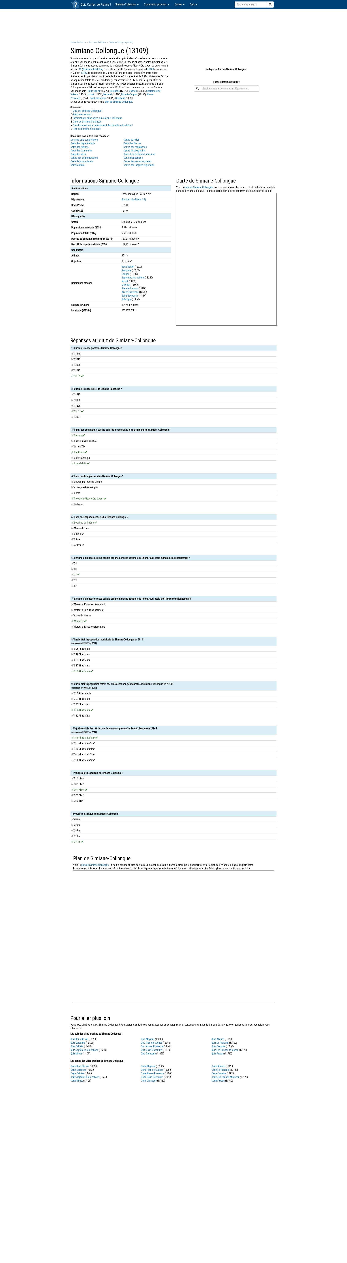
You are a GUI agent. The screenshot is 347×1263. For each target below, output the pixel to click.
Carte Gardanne (78, 1069)
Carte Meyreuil (148, 1066)
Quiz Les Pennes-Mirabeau (225, 1049)
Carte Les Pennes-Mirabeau (225, 1077)
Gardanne (115, 90)
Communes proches (155, 4)
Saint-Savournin (98, 98)
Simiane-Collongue (126, 4)
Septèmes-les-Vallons (133, 277)
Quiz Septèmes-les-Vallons (84, 1049)
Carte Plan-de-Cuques (152, 1069)
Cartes (179, 4)
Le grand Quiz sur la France (84, 139)
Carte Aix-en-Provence (152, 1073)
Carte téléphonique (133, 157)
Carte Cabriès (77, 1073)
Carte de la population (81, 161)
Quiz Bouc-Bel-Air (79, 1039)
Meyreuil (107, 94)
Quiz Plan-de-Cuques (151, 1042)
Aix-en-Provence (130, 292)
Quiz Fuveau (217, 1053)
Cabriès (133, 90)
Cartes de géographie (134, 150)
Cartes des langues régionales (139, 165)
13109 (150, 69)
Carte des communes (81, 150)
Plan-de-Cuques (129, 94)
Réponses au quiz (82, 114)
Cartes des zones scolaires (137, 161)
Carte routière (77, 165)
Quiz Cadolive (218, 1046)
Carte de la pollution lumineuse (139, 154)
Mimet (91, 94)
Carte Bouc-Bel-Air (79, 1066)
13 (80, 69)
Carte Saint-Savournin (152, 1077)
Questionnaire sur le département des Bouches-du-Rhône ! (103, 125)
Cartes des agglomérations (84, 157)
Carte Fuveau (218, 1080)
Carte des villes (78, 154)
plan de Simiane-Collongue (118, 101)
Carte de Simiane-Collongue (87, 121)
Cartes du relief (131, 139)
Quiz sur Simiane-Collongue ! (87, 110)
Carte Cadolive (218, 1073)
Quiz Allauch (217, 1039)
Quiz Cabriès (76, 1046)
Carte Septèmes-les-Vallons (84, 1077)
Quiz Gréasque (148, 1053)
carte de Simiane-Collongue (198, 187)
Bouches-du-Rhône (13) (134, 199)
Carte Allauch (218, 1066)
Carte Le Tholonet (220, 1069)
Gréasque (120, 98)
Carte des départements (82, 143)
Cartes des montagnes (135, 146)
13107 (84, 72)
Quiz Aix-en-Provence (152, 1046)
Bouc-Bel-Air (94, 90)
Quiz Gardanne (77, 1042)
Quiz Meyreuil (148, 1039)
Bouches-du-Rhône (92, 69)
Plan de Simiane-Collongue (87, 128)
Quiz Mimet (76, 1053)
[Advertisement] (173, 24)
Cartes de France (98, 4)
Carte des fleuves (132, 143)
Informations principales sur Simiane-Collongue (97, 118)
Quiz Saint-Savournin (151, 1049)
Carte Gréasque (149, 1080)
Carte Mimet (76, 1080)
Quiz (193, 4)
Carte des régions (79, 146)
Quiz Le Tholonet (220, 1042)
